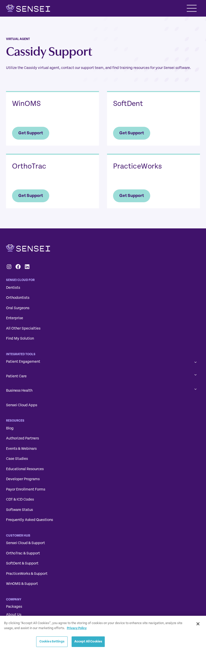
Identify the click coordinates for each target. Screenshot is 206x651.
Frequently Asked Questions (29, 520)
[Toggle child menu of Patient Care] (195, 374)
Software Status (19, 510)
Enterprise (14, 318)
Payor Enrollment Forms (25, 489)
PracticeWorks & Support (26, 574)
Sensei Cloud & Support (25, 543)
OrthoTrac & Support (23, 553)
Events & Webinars (21, 448)
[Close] (197, 623)
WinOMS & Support (22, 584)
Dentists (13, 288)
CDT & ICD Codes (20, 499)
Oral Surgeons (17, 308)
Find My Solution (20, 338)
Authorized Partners (22, 438)
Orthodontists (17, 298)
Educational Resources (25, 469)
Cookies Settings (51, 641)
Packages (14, 606)
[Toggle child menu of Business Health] (195, 389)
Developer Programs (23, 479)
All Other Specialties (23, 328)
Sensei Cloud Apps (21, 405)
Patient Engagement (23, 361)
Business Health (19, 390)
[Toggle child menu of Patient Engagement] (195, 362)
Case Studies (17, 459)
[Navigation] (191, 8)
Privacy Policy (77, 628)
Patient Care (16, 376)
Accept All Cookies (88, 641)
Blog (10, 428)
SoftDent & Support (22, 563)
